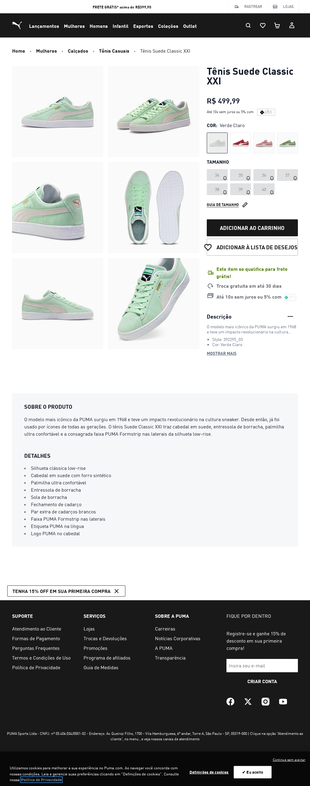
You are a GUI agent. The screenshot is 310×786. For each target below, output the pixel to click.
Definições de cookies (209, 771)
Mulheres (74, 26)
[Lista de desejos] (263, 25)
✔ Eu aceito (252, 771)
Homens (99, 26)
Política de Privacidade (41, 779)
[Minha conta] (292, 25)
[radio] (217, 143)
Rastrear (253, 6)
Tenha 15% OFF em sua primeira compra (61, 591)
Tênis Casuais (114, 51)
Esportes (143, 26)
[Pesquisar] (248, 25)
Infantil (120, 26)
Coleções (168, 26)
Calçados (78, 51)
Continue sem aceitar (289, 760)
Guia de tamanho (223, 204)
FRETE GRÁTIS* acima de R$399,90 (122, 7)
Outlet (190, 26)
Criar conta (262, 681)
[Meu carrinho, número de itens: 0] (277, 25)
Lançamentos (44, 26)
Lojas (288, 6)
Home (18, 51)
